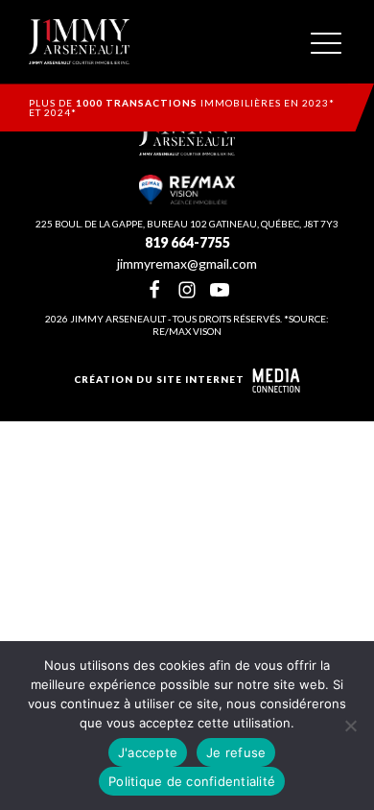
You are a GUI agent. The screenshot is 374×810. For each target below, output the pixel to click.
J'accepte (147, 752)
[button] (326, 42)
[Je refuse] (350, 725)
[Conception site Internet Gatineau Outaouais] (276, 381)
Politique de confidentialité (191, 781)
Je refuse (236, 752)
